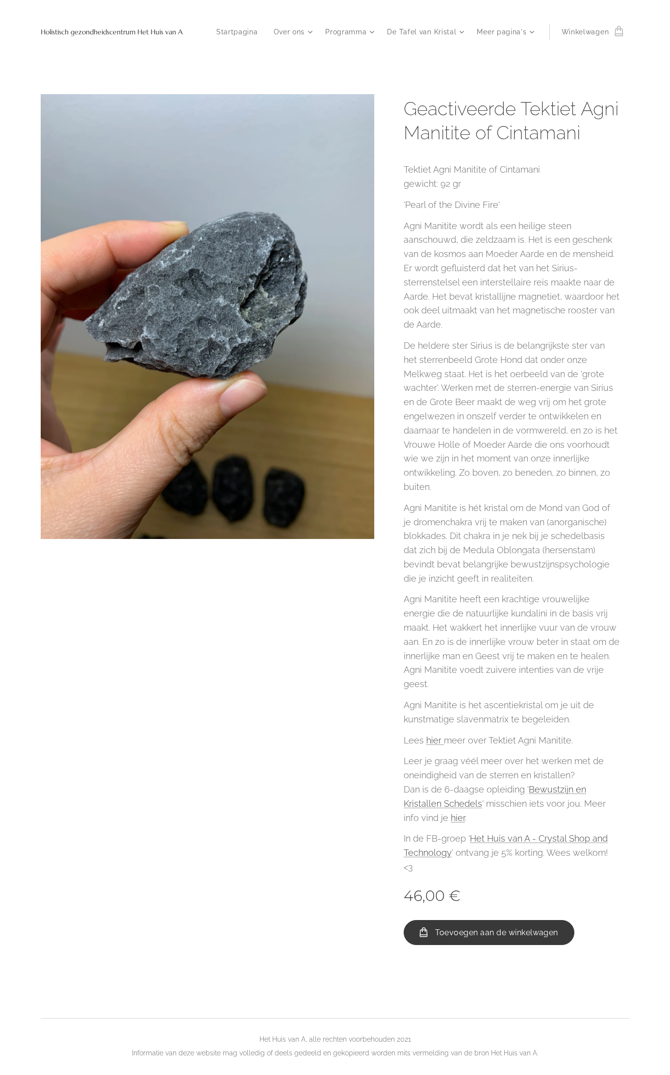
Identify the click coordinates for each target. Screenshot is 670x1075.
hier (435, 740)
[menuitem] (240, 32)
